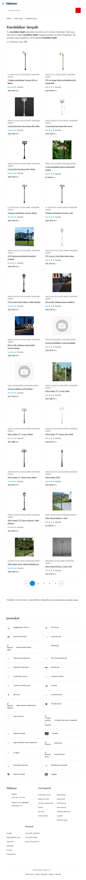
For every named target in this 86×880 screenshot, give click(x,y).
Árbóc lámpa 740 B (52, 477)
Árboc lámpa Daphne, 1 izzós (56, 518)
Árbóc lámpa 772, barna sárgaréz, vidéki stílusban (23, 522)
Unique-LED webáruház (32, 833)
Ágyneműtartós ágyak (23, 647)
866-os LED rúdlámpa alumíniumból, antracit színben (21, 346)
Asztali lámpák (56, 636)
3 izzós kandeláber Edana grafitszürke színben (60, 168)
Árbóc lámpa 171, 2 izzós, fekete (20, 434)
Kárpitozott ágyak (19, 733)
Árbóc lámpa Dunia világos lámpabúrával (23, 564)
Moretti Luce (50, 74)
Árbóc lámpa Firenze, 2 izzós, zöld (58, 566)
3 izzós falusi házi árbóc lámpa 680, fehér (24, 126)
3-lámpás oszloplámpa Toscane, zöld (59, 213)
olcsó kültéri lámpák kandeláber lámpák (64, 600)
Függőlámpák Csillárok (21, 627)
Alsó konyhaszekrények (59, 658)
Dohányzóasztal (56, 695)
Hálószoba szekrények (21, 667)
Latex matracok (18, 716)
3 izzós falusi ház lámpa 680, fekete (21, 169)
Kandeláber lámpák (31, 19)
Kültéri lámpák (18, 19)
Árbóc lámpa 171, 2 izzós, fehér (57, 391)
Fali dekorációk (56, 704)
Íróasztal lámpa (59, 754)
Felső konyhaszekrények (21, 658)
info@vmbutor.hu (16, 806)
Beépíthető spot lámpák (59, 765)
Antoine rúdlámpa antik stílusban (20, 389)
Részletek (20, 87)
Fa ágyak (16, 753)
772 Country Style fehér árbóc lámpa (59, 256)
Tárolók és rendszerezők (21, 685)
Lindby (47, 164)
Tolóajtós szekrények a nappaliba (65, 720)
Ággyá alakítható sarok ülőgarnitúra (25, 742)
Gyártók (37, 874)
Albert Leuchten (13, 121)
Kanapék (55, 733)
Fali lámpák (55, 627)
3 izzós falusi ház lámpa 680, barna (58, 126)
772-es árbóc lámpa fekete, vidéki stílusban (24, 302)
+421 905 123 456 (18, 797)
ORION (47, 339)
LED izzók (16, 695)
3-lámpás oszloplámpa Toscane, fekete (22, 213)
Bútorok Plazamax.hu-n (32, 842)
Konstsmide (49, 561)
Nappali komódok (57, 676)
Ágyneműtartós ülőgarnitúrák (26, 705)
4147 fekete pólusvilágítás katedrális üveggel (22, 257)
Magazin (51, 874)
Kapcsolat (58, 874)
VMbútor (12, 3)
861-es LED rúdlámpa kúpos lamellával (59, 302)
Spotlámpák (55, 667)
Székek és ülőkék (19, 774)
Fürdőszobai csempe (20, 676)
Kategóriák (44, 874)
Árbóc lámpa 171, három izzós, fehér (59, 434)
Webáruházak (29, 874)
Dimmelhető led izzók (20, 765)
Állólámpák (55, 646)
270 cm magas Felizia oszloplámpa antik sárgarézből (60, 81)
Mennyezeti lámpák (19, 636)
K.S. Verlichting (13, 74)
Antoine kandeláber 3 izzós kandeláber (60, 343)
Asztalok (54, 685)
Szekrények (58, 743)
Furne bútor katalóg (31, 837)
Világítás (54, 774)
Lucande (11, 561)
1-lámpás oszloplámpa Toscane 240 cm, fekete (23, 81)
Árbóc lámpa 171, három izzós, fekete (22, 477)
